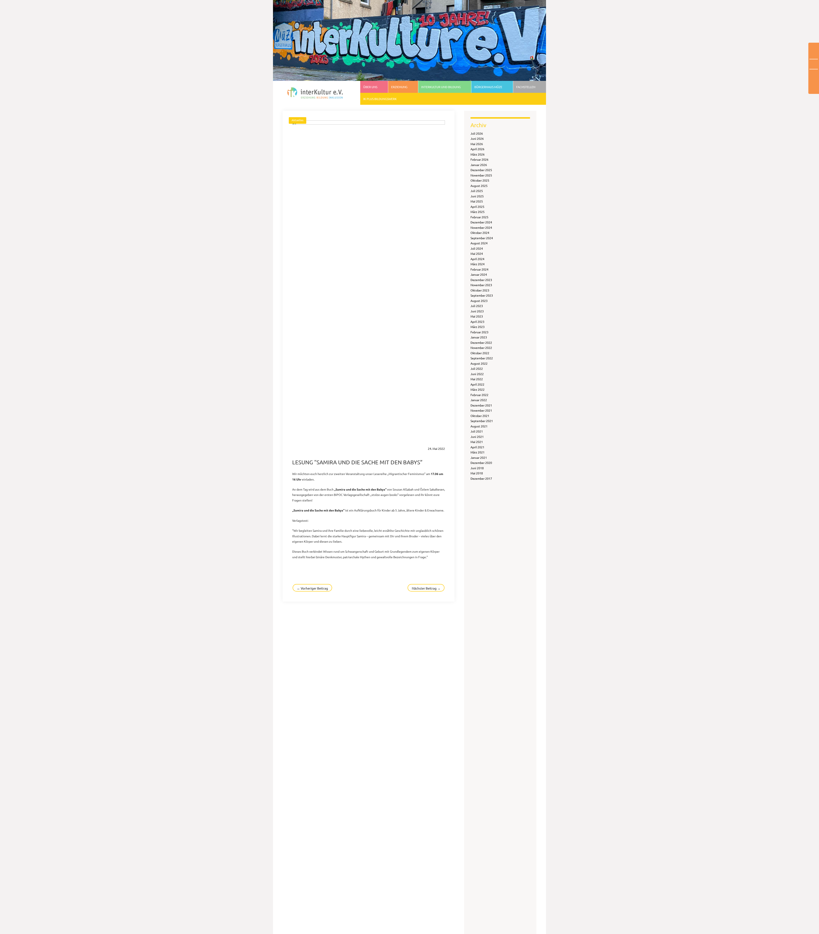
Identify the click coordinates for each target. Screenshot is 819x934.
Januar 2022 (478, 400)
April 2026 (477, 149)
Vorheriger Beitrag (312, 588)
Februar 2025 (479, 217)
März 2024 (477, 264)
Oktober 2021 (479, 416)
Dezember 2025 (481, 170)
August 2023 (479, 301)
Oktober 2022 (479, 353)
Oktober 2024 (479, 233)
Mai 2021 (476, 442)
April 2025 (477, 206)
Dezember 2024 (481, 222)
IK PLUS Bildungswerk (380, 99)
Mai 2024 (476, 253)
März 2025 (477, 212)
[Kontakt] (813, 81)
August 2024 (479, 243)
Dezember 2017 (481, 478)
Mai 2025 (476, 201)
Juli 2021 (476, 431)
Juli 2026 (476, 133)
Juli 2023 (476, 306)
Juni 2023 (477, 311)
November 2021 (481, 410)
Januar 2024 (478, 274)
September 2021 (481, 421)
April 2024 (477, 259)
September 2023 (481, 295)
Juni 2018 (477, 468)
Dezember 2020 (481, 463)
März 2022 (477, 389)
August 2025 (479, 186)
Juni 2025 (477, 196)
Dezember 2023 (481, 280)
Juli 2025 (476, 191)
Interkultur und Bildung (441, 87)
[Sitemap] (813, 64)
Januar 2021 (478, 457)
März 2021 (477, 452)
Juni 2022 (477, 374)
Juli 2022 (476, 368)
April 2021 (477, 447)
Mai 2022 (476, 379)
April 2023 (477, 321)
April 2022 (477, 384)
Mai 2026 (476, 144)
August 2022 (479, 363)
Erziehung (399, 87)
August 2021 (479, 426)
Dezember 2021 (481, 405)
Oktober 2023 (479, 290)
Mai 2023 (476, 316)
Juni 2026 (477, 138)
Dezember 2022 (481, 342)
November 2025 (481, 175)
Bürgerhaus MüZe (488, 87)
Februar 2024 (479, 269)
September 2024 (481, 238)
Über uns (370, 87)
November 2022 (481, 348)
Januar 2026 (478, 165)
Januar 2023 (478, 337)
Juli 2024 (476, 248)
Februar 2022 (479, 395)
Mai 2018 (476, 473)
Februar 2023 (479, 332)
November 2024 (481, 227)
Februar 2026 (479, 159)
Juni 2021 (477, 437)
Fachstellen (525, 87)
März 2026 (477, 154)
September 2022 (481, 358)
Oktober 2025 (479, 180)
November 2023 (481, 285)
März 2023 (477, 327)
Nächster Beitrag (426, 588)
